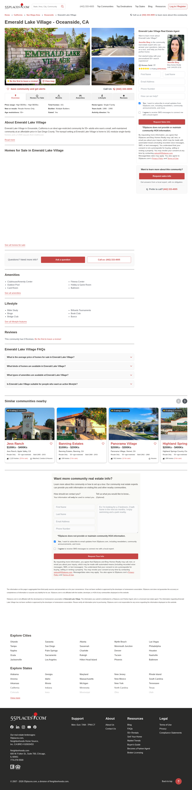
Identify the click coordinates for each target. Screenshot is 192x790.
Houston (153, 651)
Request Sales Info (161, 122)
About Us (110, 725)
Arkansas (14, 683)
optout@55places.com (163, 153)
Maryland (84, 674)
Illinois (48, 683)
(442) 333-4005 (87, 6)
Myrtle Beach (120, 642)
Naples (13, 651)
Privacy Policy (157, 158)
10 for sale (126, 458)
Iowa (47, 692)
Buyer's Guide (133, 745)
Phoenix (118, 660)
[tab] (15, 96)
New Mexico (120, 679)
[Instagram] (23, 727)
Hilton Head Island (88, 660)
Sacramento (50, 655)
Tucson (117, 655)
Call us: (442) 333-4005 (109, 260)
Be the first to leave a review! (48, 339)
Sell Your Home (134, 737)
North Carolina (121, 688)
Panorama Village (124, 443)
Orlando (14, 642)
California (14, 688)
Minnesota (84, 688)
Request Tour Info (96, 556)
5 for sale (74, 458)
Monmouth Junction (123, 646)
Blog (129, 725)
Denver (117, 651)
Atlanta (83, 642)
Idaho (47, 679)
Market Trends (134, 741)
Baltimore (153, 660)
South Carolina (156, 679)
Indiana (48, 688)
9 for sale (178, 458)
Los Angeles (51, 660)
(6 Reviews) (161, 69)
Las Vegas (154, 642)
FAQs (130, 729)
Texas (152, 688)
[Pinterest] (34, 727)
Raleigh (83, 655)
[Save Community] (51, 444)
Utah (151, 692)
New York (118, 683)
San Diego (50, 646)
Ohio (116, 692)
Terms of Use (172, 158)
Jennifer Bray (144, 42)
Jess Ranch (15, 443)
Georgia (49, 674)
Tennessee (154, 683)
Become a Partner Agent (138, 748)
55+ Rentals (133, 733)
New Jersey (119, 674)
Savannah (84, 646)
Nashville (153, 655)
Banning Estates (71, 443)
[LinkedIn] (17, 727)
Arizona (14, 679)
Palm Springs (51, 651)
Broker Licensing (135, 753)
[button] (69, 357)
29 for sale (23, 458)
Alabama (14, 674)
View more (15, 698)
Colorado (14, 692)
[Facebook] (11, 727)
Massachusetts (87, 679)
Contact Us (111, 729)
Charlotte (84, 651)
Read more (10, 140)
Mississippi (85, 692)
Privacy (162, 729)
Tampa (13, 646)
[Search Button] (62, 6)
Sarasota (49, 642)
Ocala (13, 655)
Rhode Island (155, 674)
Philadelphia (155, 646)
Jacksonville (16, 660)
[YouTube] (29, 727)
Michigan (84, 683)
